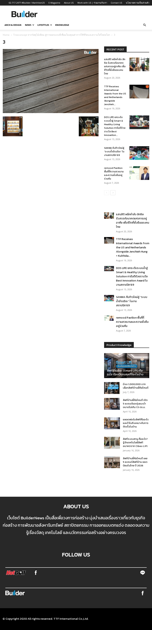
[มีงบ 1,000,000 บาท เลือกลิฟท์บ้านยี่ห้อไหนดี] (112, 388)
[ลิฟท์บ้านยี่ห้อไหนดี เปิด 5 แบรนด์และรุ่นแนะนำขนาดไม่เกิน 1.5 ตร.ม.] (112, 404)
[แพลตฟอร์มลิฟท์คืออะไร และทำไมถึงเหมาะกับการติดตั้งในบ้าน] (112, 423)
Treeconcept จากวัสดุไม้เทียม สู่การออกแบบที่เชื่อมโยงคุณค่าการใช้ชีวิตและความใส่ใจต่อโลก (61, 34)
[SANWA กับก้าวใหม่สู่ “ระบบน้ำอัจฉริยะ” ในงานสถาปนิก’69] (139, 153)
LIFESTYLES (43, 24)
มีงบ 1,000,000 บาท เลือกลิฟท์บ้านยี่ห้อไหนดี (135, 386)
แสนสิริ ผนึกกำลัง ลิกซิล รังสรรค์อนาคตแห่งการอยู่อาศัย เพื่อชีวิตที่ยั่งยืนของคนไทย (115, 66)
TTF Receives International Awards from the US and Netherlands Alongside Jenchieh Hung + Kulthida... (132, 247)
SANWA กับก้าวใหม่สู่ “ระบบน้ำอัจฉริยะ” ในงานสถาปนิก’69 (114, 151)
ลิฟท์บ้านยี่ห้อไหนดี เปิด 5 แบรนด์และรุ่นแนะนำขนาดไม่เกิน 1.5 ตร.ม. (135, 403)
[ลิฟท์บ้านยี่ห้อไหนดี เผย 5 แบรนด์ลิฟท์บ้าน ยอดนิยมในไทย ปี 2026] (112, 462)
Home (6, 34)
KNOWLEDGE (62, 24)
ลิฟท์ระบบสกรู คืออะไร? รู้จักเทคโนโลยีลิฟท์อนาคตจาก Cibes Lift (135, 442)
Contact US (116, 2)
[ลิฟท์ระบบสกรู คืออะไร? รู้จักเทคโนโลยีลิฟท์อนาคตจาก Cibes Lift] (112, 443)
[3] (51, 111)
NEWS (28, 24)
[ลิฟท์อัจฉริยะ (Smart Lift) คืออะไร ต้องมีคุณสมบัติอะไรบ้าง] (126, 365)
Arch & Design (13, 24)
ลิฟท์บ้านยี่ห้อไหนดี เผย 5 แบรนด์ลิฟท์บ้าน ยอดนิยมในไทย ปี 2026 (135, 461)
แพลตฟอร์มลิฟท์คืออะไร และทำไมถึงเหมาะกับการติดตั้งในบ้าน (136, 423)
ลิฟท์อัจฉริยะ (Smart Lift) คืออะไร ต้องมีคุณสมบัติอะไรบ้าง (125, 372)
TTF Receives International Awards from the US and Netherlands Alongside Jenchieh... (115, 95)
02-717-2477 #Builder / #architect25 (27, 2)
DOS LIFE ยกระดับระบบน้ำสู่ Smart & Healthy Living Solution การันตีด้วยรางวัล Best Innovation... (114, 126)
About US (69, 2)
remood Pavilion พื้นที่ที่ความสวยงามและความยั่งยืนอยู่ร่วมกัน (114, 173)
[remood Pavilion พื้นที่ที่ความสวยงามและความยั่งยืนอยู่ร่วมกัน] (139, 173)
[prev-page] (106, 192)
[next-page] (112, 192)
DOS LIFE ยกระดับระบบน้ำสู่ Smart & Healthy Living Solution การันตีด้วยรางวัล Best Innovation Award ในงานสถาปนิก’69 (132, 276)
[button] (144, 25)
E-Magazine (54, 2)
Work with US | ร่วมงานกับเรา (92, 2)
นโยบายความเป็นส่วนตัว (137, 2)
